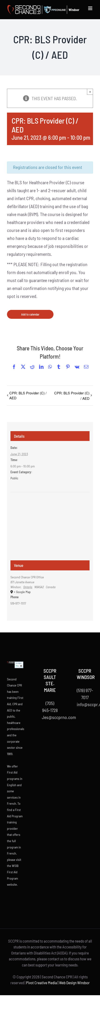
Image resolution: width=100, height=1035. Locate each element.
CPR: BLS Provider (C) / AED (28, 395)
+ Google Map (22, 592)
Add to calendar (30, 314)
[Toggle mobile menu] (90, 8)
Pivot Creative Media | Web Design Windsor (58, 982)
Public (14, 478)
